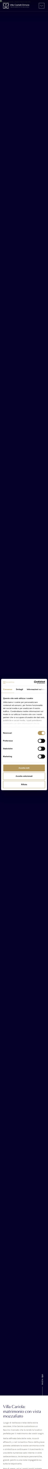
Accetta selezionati (24, 776)
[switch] (41, 741)
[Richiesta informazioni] (35, 6)
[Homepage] (16, 5)
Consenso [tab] (7, 689)
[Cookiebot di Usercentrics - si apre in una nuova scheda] (34, 682)
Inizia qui (43, 1379)
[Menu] (41, 5)
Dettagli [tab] (19, 689)
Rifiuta (24, 784)
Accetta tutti (24, 768)
